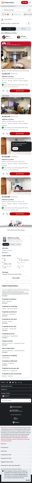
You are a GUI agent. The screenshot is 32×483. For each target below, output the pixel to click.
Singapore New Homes (7, 462)
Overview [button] (5, 244)
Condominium (9, 291)
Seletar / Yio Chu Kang (7, 343)
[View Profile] (16, 43)
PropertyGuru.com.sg (6, 427)
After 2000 (4, 376)
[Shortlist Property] (28, 48)
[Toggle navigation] (29, 2)
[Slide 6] (18, 112)
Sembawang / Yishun (19, 343)
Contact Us (4, 389)
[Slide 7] (19, 112)
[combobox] (15, 10)
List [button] (9, 29)
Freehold (4, 308)
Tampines (4, 363)
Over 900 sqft (13, 328)
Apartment (16, 291)
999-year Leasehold (12, 308)
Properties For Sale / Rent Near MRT (10, 465)
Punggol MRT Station (19, 350)
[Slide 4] (16, 67)
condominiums (24, 437)
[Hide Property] (25, 48)
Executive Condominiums (18, 439)
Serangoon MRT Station (7, 350)
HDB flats (9, 439)
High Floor (4, 321)
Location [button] (12, 244)
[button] (2, 19)
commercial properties (6, 440)
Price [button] (18, 244)
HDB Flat (4, 291)
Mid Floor (10, 321)
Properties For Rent (6, 458)
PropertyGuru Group (6, 386)
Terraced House (13, 292)
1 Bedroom (9, 301)
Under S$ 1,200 (13, 370)
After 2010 (10, 376)
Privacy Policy (22, 474)
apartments (3, 439)
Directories (4, 451)
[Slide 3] (14, 67)
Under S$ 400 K (5, 336)
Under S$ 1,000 (5, 370)
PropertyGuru (4, 447)
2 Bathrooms (5, 314)
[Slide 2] (13, 112)
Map (24, 29)
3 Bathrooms (13, 314)
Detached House (21, 292)
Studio (3, 301)
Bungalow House (17, 294)
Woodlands (11, 363)
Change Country (5, 393)
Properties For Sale (6, 454)
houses (25, 439)
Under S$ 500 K (14, 336)
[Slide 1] (12, 112)
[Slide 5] (17, 67)
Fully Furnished (5, 357)
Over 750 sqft (5, 328)
